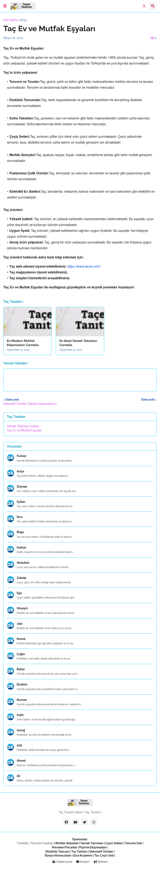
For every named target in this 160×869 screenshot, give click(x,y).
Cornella (22, 843)
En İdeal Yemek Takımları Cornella (78, 343)
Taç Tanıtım (92, 812)
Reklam (102, 861)
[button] (5, 6)
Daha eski (148, 399)
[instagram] (93, 822)
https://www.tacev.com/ (84, 266)
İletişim (84, 861)
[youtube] (75, 822)
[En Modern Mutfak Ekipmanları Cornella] (27, 321)
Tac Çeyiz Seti (104, 855)
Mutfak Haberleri (67, 843)
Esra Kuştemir (82, 855)
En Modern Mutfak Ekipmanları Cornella (23, 343)
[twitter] (84, 822)
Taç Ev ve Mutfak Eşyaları (24, 430)
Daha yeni (12, 399)
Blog (23, 20)
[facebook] (66, 822)
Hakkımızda (64, 861)
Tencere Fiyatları (42, 843)
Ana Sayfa (10, 20)
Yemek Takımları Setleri (23, 426)
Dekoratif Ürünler (15, 403)
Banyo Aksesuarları (42, 403)
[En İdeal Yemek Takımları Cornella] (80, 321)
